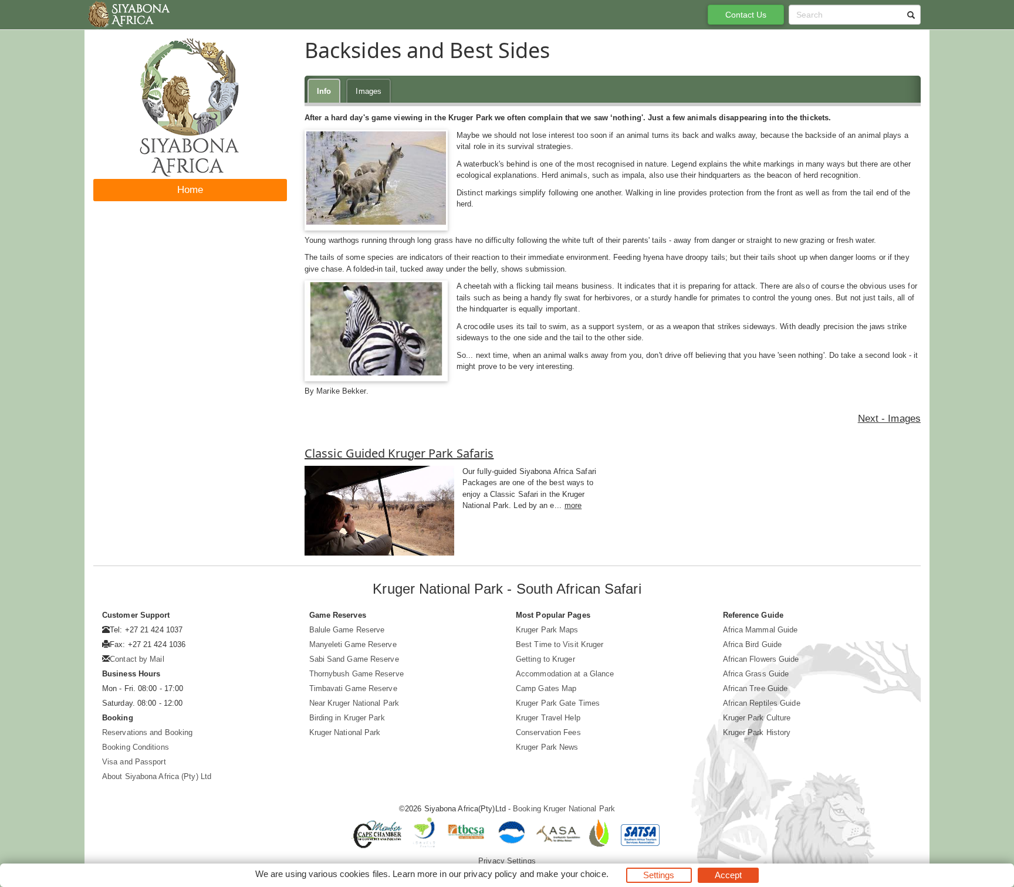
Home (190, 189)
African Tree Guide (755, 688)
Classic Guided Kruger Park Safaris (399, 453)
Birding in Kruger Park (347, 717)
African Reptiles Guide (761, 703)
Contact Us (746, 14)
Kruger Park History (757, 732)
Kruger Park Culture (757, 717)
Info (324, 91)
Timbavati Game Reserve (353, 688)
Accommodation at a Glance (565, 673)
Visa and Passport (134, 761)
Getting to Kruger (545, 659)
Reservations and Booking (147, 732)
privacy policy (490, 874)
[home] (128, 14)
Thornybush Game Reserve (356, 673)
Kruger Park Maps (547, 629)
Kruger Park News (547, 747)
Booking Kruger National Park (564, 808)
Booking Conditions (135, 747)
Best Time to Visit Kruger (560, 644)
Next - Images (889, 418)
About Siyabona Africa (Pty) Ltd (156, 776)
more (573, 505)
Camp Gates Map (546, 688)
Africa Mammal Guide (760, 629)
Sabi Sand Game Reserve (354, 659)
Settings (659, 875)
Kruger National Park (345, 732)
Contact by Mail (137, 659)
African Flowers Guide (761, 659)
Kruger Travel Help (548, 717)
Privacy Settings (507, 860)
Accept (728, 875)
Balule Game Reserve (347, 629)
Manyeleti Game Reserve (353, 644)
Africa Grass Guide (756, 673)
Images (368, 91)
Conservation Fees (548, 732)
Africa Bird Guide (752, 644)
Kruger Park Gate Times (558, 703)
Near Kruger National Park (354, 703)
